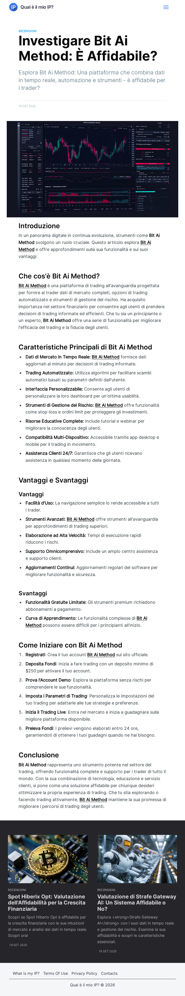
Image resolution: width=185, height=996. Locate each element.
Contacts (109, 973)
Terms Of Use (55, 973)
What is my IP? (26, 973)
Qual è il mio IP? (84, 984)
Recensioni (28, 31)
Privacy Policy (84, 973)
